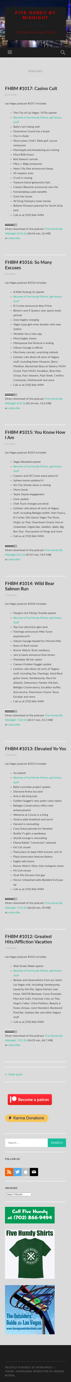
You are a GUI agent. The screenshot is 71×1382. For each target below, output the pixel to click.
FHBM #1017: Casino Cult (31, 88)
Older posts (14, 1074)
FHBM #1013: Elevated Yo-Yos (35, 749)
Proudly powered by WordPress (29, 1367)
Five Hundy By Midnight (35, 15)
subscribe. (14, 238)
